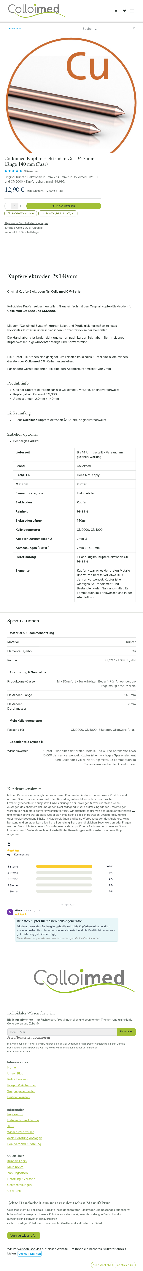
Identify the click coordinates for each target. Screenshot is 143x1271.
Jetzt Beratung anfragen (24, 1138)
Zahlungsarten (17, 1173)
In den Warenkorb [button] (66, 206)
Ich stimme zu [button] (125, 1265)
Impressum (15, 1114)
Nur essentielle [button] (102, 1265)
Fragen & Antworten (21, 1085)
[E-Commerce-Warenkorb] (115, 10)
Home (11, 1067)
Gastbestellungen (19, 1185)
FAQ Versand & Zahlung (24, 1144)
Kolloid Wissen (17, 1079)
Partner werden (18, 1097)
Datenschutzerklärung (23, 1120)
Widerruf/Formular (20, 1132)
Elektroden (14, 28)
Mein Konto (15, 1167)
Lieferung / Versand (21, 1179)
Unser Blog (15, 1073)
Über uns (14, 1191)
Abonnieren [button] (126, 1031)
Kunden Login (17, 1161)
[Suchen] (134, 28)
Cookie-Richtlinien (29, 1253)
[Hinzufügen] (21, 206)
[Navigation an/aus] (132, 11)
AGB (10, 1126)
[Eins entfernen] (8, 206)
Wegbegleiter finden (21, 1091)
